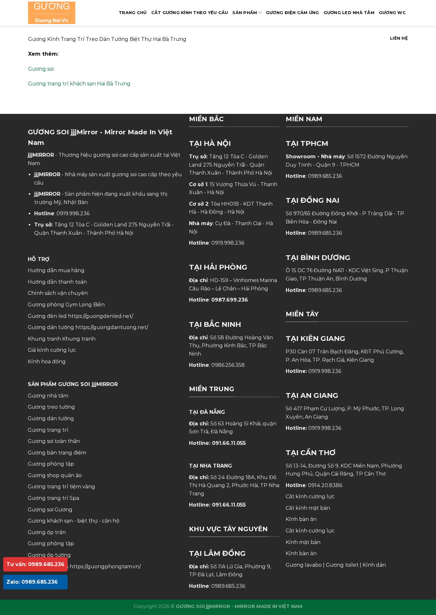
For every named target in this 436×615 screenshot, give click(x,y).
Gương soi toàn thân (54, 441)
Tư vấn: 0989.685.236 (35, 564)
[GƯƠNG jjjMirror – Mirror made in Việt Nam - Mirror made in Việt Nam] (60, 13)
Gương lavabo (304, 565)
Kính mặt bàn (303, 542)
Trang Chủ (133, 12)
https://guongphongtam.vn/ (105, 567)
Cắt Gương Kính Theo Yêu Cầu (189, 12)
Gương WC (392, 12)
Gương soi (41, 69)
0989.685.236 (228, 586)
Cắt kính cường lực (310, 496)
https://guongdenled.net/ (100, 316)
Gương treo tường (51, 407)
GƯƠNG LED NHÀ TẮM (349, 12)
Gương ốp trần (47, 532)
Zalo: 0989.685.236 (32, 582)
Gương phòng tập (51, 543)
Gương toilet (342, 565)
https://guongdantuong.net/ (111, 327)
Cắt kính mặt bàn (308, 508)
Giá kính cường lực (52, 350)
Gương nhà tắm (48, 396)
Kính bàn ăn (301, 519)
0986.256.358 (228, 365)
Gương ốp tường (49, 555)
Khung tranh (78, 339)
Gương (63, 510)
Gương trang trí (48, 430)
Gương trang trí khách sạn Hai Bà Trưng (79, 84)
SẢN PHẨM (244, 12)
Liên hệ (399, 38)
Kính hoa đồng (47, 362)
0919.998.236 (72, 213)
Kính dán (374, 565)
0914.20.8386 (325, 485)
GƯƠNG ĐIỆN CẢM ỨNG (292, 12)
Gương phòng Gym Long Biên (66, 305)
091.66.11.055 (229, 443)
